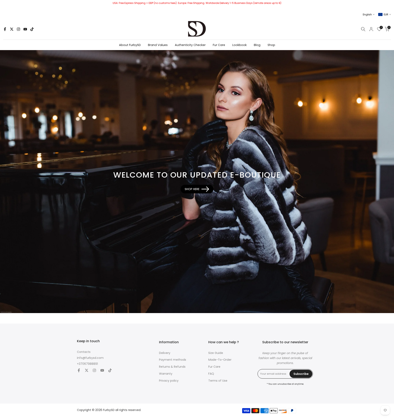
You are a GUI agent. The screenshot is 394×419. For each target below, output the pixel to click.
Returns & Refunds (172, 367)
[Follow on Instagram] (18, 29)
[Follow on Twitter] (12, 29)
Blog (257, 45)
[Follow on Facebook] (5, 29)
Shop (271, 45)
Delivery (164, 353)
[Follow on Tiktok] (32, 29)
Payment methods (172, 360)
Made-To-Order (219, 360)
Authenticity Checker (190, 45)
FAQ (211, 374)
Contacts (83, 352)
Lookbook (239, 45)
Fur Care (219, 45)
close (4, 5)
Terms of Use (217, 381)
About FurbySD (130, 45)
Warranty (165, 374)
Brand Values (158, 45)
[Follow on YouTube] (25, 29)
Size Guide (215, 353)
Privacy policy (169, 381)
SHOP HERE (192, 189)
